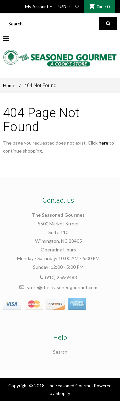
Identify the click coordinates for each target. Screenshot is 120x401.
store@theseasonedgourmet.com (62, 287)
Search (60, 352)
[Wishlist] (77, 6)
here (103, 143)
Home (9, 85)
